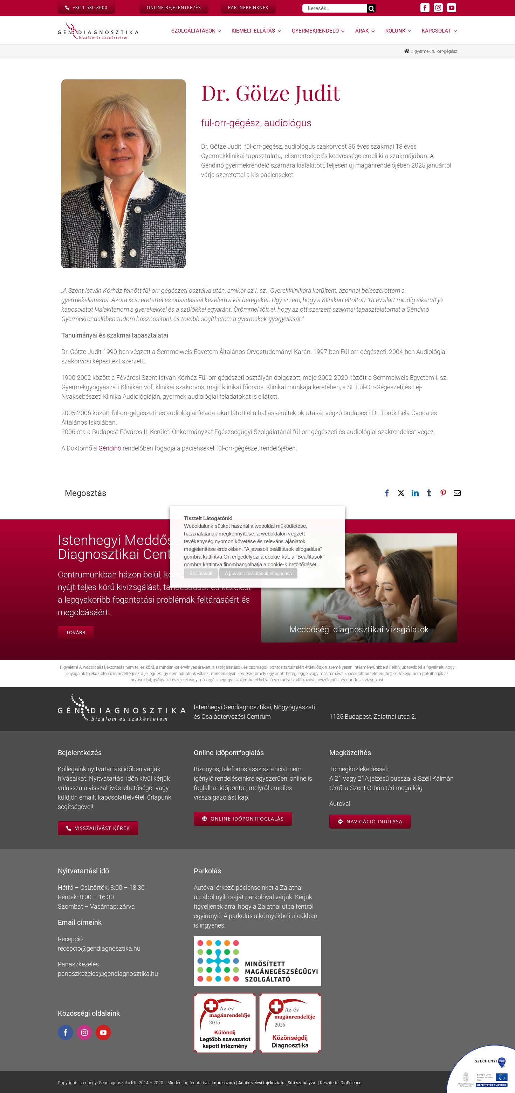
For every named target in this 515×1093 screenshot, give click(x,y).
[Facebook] (387, 493)
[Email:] (457, 493)
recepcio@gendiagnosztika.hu (99, 948)
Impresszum (223, 1082)
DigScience (351, 1082)
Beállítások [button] (201, 573)
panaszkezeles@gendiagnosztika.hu (108, 973)
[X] (401, 493)
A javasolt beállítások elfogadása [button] (258, 573)
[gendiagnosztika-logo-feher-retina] (122, 697)
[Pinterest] (443, 493)
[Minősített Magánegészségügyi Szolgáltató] (258, 939)
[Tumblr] (429, 493)
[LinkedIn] (415, 493)
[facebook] (425, 8)
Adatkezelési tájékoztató (261, 1082)
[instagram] (438, 8)
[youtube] (451, 8)
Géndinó (109, 448)
